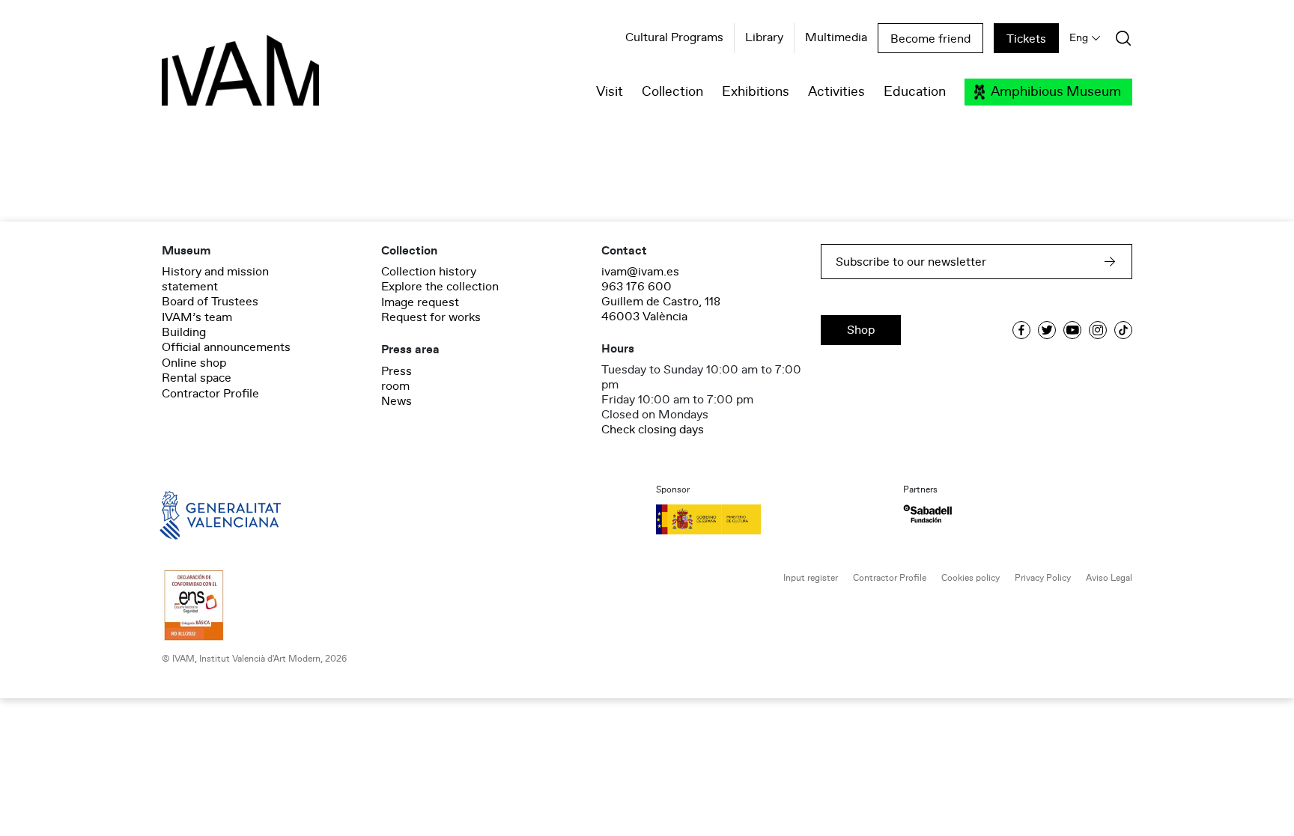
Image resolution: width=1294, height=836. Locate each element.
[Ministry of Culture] (770, 519)
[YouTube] (1072, 330)
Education (915, 92)
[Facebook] (1021, 330)
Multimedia (836, 38)
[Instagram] (1098, 330)
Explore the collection (440, 286)
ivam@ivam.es (640, 271)
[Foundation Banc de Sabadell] (927, 513)
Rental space (196, 377)
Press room (396, 379)
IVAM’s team (197, 317)
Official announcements (226, 347)
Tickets (1026, 38)
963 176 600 (636, 286)
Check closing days (652, 429)
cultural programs (674, 38)
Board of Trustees (210, 301)
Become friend (930, 38)
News (396, 401)
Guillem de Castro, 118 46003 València (660, 309)
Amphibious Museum (1056, 92)
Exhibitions (755, 92)
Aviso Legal (1109, 578)
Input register (810, 578)
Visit (609, 92)
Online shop (194, 363)
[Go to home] (199, 514)
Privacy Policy (1043, 578)
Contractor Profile (210, 393)
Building (184, 332)
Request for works (431, 317)
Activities (836, 92)
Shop (861, 330)
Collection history (428, 271)
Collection (672, 92)
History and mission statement (215, 279)
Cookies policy (970, 578)
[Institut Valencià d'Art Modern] (214, 78)
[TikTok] (1123, 330)
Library (764, 38)
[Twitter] (1047, 330)
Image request (420, 302)
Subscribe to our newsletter (911, 261)
